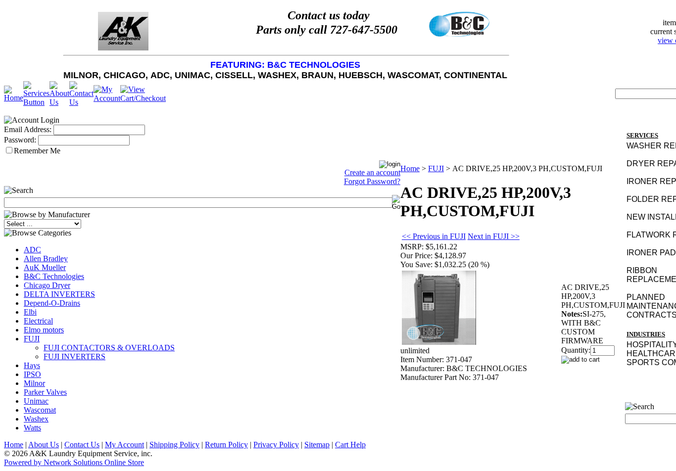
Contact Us (81, 444)
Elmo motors (44, 330)
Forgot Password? (372, 181)
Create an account (372, 172)
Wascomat (40, 410)
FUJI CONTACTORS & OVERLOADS (109, 347)
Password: (20, 140)
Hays (32, 365)
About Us (43, 444)
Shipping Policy (174, 444)
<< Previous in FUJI (434, 236)
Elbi (30, 312)
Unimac (36, 401)
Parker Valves (45, 392)
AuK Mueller (45, 267)
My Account (124, 444)
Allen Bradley (46, 258)
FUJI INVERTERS (74, 356)
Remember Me (37, 150)
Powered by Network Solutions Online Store (74, 462)
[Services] (36, 102)
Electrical (38, 321)
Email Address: (27, 129)
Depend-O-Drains (52, 303)
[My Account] (107, 98)
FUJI (32, 338)
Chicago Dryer (47, 285)
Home (410, 168)
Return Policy (226, 444)
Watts (32, 428)
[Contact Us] (81, 102)
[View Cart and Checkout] (143, 98)
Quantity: (575, 350)
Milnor (34, 383)
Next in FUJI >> (494, 236)
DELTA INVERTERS (59, 294)
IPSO (32, 374)
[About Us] (59, 102)
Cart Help (350, 444)
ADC (32, 249)
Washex (36, 419)
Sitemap (317, 444)
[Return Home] (13, 98)
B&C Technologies (54, 276)
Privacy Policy (276, 444)
